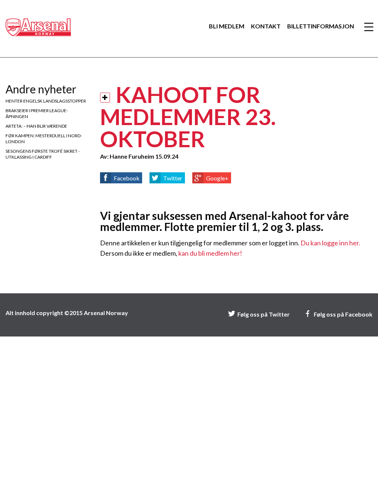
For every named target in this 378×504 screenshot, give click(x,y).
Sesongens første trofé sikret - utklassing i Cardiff (43, 154)
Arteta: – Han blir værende (36, 126)
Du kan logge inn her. (330, 243)
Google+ (217, 178)
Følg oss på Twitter (263, 314)
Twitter (172, 178)
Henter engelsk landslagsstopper (46, 101)
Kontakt (266, 26)
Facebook (127, 178)
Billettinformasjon (320, 26)
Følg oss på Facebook (343, 314)
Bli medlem (226, 26)
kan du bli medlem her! (210, 253)
